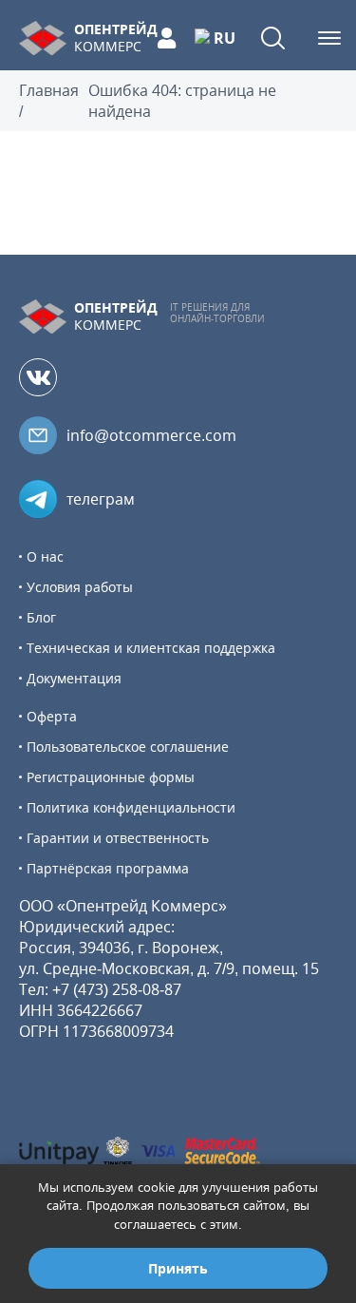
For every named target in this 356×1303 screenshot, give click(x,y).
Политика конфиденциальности (131, 807)
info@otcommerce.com (151, 435)
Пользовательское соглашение (128, 747)
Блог (41, 617)
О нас (45, 556)
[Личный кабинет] (167, 38)
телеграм (100, 499)
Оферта (52, 716)
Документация (74, 678)
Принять (178, 1268)
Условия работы (80, 587)
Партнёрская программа (108, 868)
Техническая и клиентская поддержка (151, 648)
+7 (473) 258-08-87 (116, 989)
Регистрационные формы (111, 777)
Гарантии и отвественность (118, 838)
